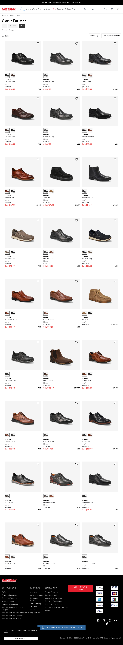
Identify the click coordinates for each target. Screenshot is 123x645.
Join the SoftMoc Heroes (11, 619)
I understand (21, 638)
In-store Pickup (8, 601)
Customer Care (70, 9)
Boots (11, 30)
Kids (43, 9)
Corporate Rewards (34, 599)
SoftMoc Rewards (36, 595)
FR (118, 9)
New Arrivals (22, 9)
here (6, 633)
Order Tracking (35, 604)
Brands (28, 9)
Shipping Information (10, 595)
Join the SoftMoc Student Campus (15, 613)
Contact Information (10, 604)
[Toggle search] (85, 9)
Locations (33, 592)
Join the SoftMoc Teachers (12, 616)
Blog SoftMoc (35, 613)
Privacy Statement (52, 592)
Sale (54, 9)
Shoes (4, 30)
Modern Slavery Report (54, 598)
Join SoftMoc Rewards (80, 588)
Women (34, 9)
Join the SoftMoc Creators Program (12, 608)
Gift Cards (33, 607)
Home (4, 15)
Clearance (60, 9)
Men (39, 9)
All (4, 26)
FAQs (4, 592)
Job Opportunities (52, 595)
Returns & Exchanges (10, 598)
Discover (49, 9)
